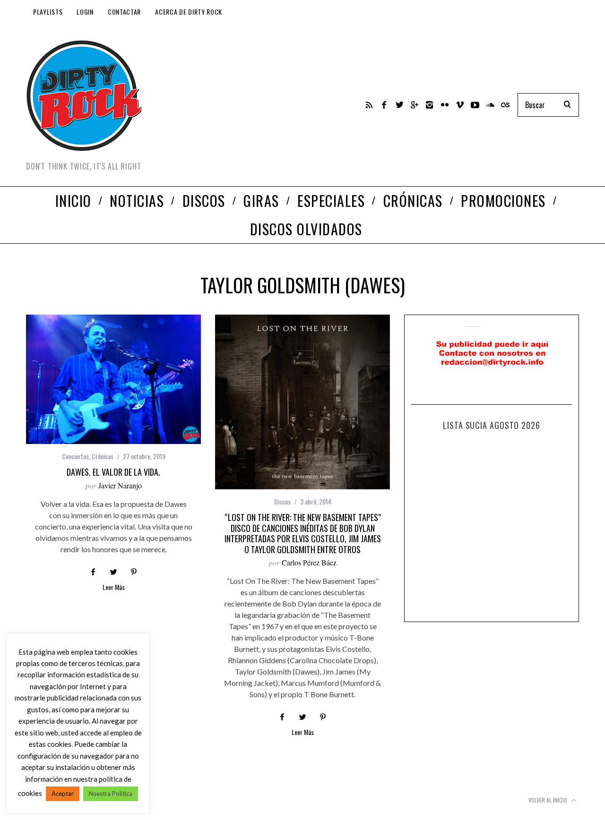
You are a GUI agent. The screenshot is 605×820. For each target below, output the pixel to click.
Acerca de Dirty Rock (188, 12)
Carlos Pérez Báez (309, 562)
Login (85, 12)
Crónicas (102, 456)
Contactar (124, 12)
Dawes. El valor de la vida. (113, 472)
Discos (282, 501)
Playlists (47, 12)
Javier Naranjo (120, 485)
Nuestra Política (110, 793)
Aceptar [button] (63, 793)
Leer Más (114, 588)
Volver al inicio (548, 800)
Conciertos (75, 456)
